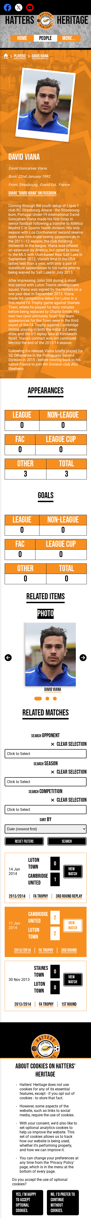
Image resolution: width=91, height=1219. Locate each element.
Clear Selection (72, 744)
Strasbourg (28, 184)
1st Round (69, 1004)
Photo (45, 614)
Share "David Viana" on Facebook (32, 193)
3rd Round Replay (69, 896)
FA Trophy (40, 896)
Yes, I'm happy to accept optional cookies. (26, 1202)
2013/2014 (17, 896)
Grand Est (48, 184)
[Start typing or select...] (46, 753)
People (45, 38)
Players (20, 56)
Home (22, 38)
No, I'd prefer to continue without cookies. (63, 1202)
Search (67, 841)
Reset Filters (24, 841)
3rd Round (69, 950)
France (64, 184)
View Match (72, 871)
